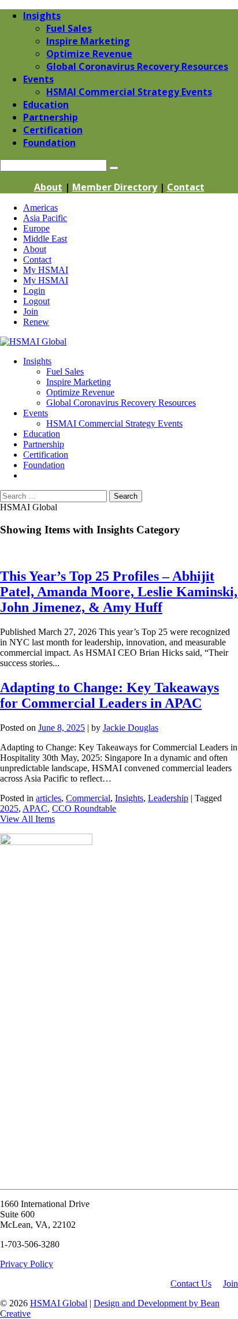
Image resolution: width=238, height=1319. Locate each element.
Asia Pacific (45, 218)
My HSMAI (45, 270)
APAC (35, 808)
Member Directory (114, 187)
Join (30, 311)
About (48, 187)
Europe (36, 228)
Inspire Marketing (78, 382)
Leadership (168, 798)
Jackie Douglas (130, 728)
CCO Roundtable (84, 808)
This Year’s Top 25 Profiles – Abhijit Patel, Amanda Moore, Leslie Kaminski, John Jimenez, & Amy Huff (118, 592)
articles (48, 798)
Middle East (45, 239)
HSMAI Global (58, 1303)
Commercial (88, 798)
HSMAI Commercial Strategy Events (114, 423)
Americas (40, 207)
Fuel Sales (65, 371)
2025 (9, 808)
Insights (37, 361)
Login (34, 291)
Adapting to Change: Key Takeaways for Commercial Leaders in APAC (109, 695)
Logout (36, 301)
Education (41, 434)
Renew (36, 322)
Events (35, 413)
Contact (185, 187)
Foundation (44, 465)
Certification (45, 454)
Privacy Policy (26, 1264)
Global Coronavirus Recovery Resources (121, 403)
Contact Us (190, 1283)
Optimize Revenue (80, 392)
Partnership (43, 444)
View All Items (27, 819)
